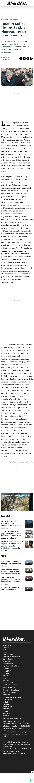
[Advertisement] (17, 11)
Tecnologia (6, 680)
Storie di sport (8, 664)
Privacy (6, 716)
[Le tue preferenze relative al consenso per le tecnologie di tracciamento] (30, 779)
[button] (17, 502)
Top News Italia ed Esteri (11, 666)
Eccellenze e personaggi (11, 685)
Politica (5, 650)
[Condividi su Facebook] (20, 58)
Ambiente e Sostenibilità (11, 657)
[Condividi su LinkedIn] (24, 58)
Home (3, 19)
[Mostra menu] (2, 3)
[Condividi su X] (27, 58)
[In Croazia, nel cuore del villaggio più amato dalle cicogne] (29, 562)
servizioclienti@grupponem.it (14, 753)
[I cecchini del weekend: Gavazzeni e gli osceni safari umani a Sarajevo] (29, 570)
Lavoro (5, 678)
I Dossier (6, 704)
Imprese (6, 673)
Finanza (5, 676)
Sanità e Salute (8, 654)
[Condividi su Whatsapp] (31, 58)
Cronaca (6, 648)
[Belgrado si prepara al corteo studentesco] (29, 589)
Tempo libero (7, 694)
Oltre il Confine (12, 19)
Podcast (6, 709)
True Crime (6, 661)
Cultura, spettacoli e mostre (12, 690)
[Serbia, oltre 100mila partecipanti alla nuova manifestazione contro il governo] (29, 578)
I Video (5, 711)
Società (5, 652)
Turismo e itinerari (9, 692)
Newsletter (7, 707)
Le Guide (6, 702)
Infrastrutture (8, 682)
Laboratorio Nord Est (12, 697)
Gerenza (6, 713)
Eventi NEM (7, 700)
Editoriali (6, 668)
